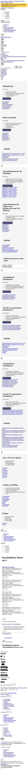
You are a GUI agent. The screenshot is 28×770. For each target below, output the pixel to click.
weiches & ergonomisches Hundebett (11, 326)
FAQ (5, 733)
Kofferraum (5, 225)
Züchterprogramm (8, 736)
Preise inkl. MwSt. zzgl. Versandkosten (11, 624)
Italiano (7, 18)
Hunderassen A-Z (8, 703)
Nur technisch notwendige (6, 765)
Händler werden (7, 734)
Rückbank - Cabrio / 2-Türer (9, 196)
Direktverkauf (7, 708)
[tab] (9, 637)
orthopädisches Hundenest (8, 298)
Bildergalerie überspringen (8, 567)
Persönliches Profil (9, 56)
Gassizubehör (5, 500)
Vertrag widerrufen (5, 694)
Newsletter (6, 730)
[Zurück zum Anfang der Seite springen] (2, 759)
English (7, 13)
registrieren (5, 55)
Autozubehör (5, 497)
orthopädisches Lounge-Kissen (9, 381)
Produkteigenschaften (9, 704)
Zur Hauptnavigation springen (13, 2)
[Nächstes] (6, 577)
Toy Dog (4, 477)
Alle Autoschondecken (8, 185)
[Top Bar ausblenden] (2, 35)
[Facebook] (1, 739)
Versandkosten (7, 699)
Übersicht (3, 56)
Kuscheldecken (5, 108)
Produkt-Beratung (7, 98)
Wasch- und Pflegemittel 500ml (9, 160)
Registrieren (11, 7)
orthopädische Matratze (7, 386)
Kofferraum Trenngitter (7, 249)
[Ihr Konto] (2, 48)
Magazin (6, 707)
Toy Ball (4, 469)
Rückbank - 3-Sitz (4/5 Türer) (9, 194)
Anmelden (3, 7)
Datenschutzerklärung (9, 27)
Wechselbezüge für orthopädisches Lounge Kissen (14, 430)
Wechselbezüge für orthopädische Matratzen (12, 438)
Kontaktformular (12, 693)
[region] (14, 591)
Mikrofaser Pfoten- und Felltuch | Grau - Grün (13, 154)
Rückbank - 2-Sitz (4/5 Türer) (9, 191)
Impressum (6, 24)
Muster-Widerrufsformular (10, 30)
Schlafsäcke (5, 134)
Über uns (6, 702)
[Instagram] (3, 739)
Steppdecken (5, 103)
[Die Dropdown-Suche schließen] (20, 67)
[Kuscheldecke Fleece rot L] (14, 570)
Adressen (16, 56)
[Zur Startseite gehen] (6, 37)
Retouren (6, 727)
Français (7, 16)
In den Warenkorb (6, 633)
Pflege (3, 503)
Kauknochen (5, 157)
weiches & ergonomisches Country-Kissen (12, 414)
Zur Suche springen (18, 1)
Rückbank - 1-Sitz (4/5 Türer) (9, 188)
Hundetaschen (5, 139)
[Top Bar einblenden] (2, 64)
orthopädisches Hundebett (8, 296)
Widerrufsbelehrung (8, 28)
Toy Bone (4, 472)
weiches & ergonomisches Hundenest (11, 329)
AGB (5, 26)
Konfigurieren (16, 765)
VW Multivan (5, 231)
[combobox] (7, 68)
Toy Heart (4, 474)
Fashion (4, 352)
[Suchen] (4, 45)
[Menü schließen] (2, 51)
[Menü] (2, 39)
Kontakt (5, 729)
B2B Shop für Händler (9, 706)
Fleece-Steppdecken (7, 105)
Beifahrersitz (5, 228)
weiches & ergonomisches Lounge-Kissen (12, 411)
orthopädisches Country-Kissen (9, 383)
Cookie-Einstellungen (9, 31)
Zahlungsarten (22, 56)
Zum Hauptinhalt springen (7, 1)
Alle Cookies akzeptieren (6, 767)
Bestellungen (4, 57)
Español (7, 15)
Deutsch (7, 12)
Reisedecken (5, 137)
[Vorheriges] (3, 577)
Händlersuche (7, 732)
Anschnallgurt (5, 246)
